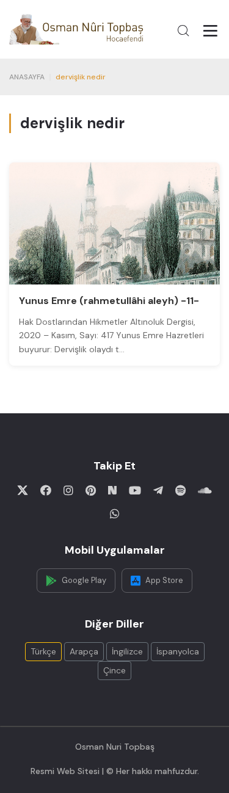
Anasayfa (27, 77)
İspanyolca (177, 651)
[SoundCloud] (205, 490)
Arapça (84, 651)
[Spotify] (180, 490)
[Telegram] (158, 490)
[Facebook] (45, 490)
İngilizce (127, 651)
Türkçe (43, 651)
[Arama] (183, 30)
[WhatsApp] (115, 513)
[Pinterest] (90, 490)
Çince (114, 670)
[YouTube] (135, 490)
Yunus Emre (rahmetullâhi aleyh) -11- (109, 300)
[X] (22, 490)
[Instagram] (68, 490)
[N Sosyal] (112, 490)
